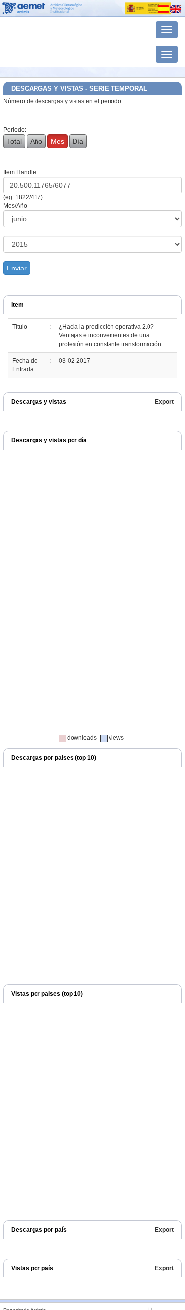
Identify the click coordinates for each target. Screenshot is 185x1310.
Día (78, 141)
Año (36, 141)
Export (164, 401)
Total (14, 141)
